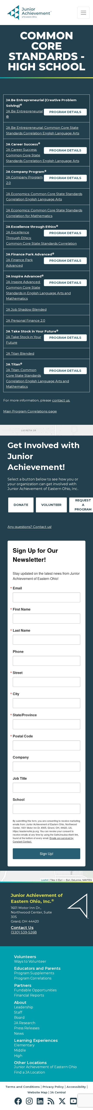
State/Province (25, 715)
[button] (19, 1101)
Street (17, 672)
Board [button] (19, 1018)
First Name (21, 609)
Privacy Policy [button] (53, 1086)
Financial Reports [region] (29, 995)
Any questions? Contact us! (29, 527)
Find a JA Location (29, 1072)
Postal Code (23, 736)
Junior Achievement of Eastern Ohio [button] (45, 1067)
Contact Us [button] (22, 928)
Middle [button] (20, 1050)
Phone (18, 651)
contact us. (61, 400)
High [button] (18, 1056)
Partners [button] (22, 985)
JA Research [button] (24, 1023)
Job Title (20, 778)
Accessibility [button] (76, 1086)
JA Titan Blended (20, 353)
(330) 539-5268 (24, 932)
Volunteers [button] (25, 957)
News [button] (19, 1033)
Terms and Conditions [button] (22, 1086)
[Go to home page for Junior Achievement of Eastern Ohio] (36, 12)
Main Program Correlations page (30, 411)
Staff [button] (18, 1012)
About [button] (20, 1003)
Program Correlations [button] (32, 978)
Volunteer (51, 505)
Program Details (65, 112)
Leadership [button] (23, 1007)
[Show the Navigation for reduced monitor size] (83, 13)
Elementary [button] (24, 1045)
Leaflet (44, 880)
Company (21, 757)
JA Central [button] (58, 1092)
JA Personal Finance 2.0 (25, 320)
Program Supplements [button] (34, 973)
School (18, 799)
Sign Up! (46, 853)
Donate (21, 505)
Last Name (21, 630)
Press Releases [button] (26, 1028)
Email (17, 588)
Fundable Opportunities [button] (35, 990)
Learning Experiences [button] (36, 1040)
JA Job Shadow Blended (26, 309)
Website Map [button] (37, 1092)
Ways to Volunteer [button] (30, 961)
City (16, 694)
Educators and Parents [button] (37, 968)
